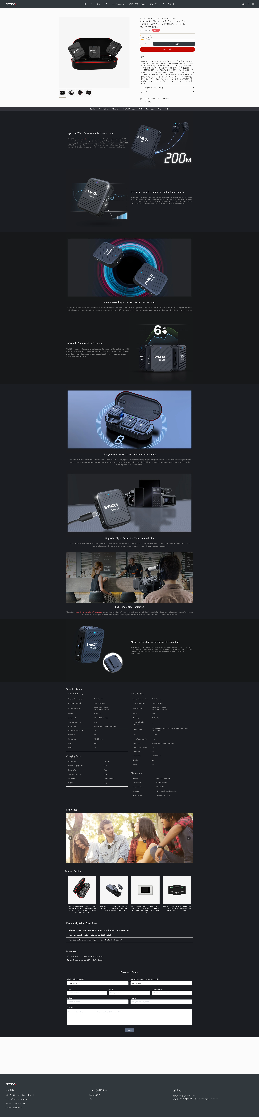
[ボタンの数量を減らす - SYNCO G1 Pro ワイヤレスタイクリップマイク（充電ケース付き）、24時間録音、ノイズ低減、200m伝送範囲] (142, 44)
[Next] (189, 838)
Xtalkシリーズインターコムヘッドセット (19, 1095)
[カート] (252, 4)
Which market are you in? (76, 979)
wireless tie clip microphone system (89, 139)
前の (59, 53)
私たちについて (94, 1095)
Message (70, 1007)
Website (70, 998)
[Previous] (70, 838)
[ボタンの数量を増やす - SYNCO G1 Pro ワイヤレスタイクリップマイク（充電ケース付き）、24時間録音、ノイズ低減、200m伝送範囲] (149, 44)
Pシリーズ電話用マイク (13, 1108)
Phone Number (157, 989)
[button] (95, 4)
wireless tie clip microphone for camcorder (88, 612)
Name (69, 989)
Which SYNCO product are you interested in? (145, 979)
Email (111, 989)
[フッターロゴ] (11, 1084)
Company (134, 998)
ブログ (91, 1099)
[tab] (126, 861)
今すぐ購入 (167, 49)
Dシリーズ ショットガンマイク (16, 1103)
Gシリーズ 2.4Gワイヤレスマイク (17, 1099)
